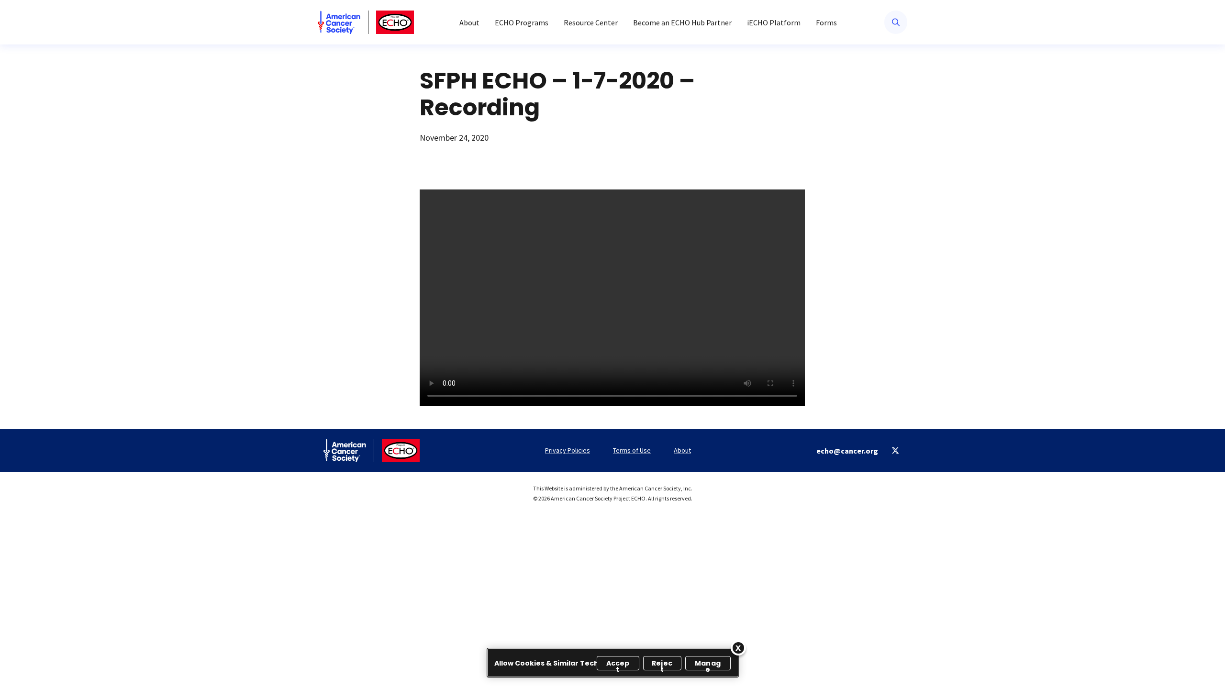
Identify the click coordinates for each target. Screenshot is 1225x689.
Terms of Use (632, 450)
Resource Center (591, 22)
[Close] (738, 648)
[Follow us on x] (896, 450)
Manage (708, 664)
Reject (662, 664)
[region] (613, 663)
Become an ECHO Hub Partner (682, 22)
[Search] (895, 22)
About (469, 22)
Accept (618, 664)
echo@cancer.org (847, 451)
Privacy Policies (567, 450)
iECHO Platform (774, 22)
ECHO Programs (521, 22)
